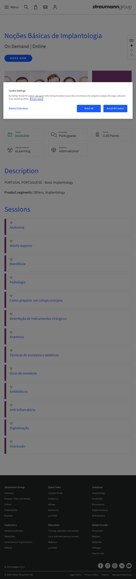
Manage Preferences (18, 108)
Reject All (89, 108)
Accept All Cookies (115, 108)
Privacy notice (36, 98)
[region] (68, 100)
